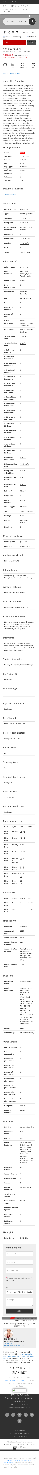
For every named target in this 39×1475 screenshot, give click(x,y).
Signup (6, 2)
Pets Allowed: (9, 718)
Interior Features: (11, 570)
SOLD (34, 16)
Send (19, 1311)
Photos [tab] (13, 73)
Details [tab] (6, 73)
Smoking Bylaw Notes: (14, 776)
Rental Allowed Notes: (14, 806)
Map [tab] (19, 73)
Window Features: (12, 586)
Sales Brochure (10, 195)
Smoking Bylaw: (11, 762)
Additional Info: (11, 261)
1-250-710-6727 (9, 1343)
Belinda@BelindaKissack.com (14, 1345)
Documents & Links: (13, 188)
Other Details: (10, 1041)
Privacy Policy (8, 1444)
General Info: (9, 203)
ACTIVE (26, 16)
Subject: (8, 1287)
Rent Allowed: (10, 791)
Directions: (8, 637)
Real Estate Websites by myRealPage (24, 1444)
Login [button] (33, 32)
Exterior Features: (12, 601)
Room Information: (12, 821)
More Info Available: (13, 536)
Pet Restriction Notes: (14, 732)
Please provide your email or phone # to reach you (19, 1279)
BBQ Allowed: (9, 747)
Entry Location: (10, 673)
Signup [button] (25, 32)
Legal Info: (8, 975)
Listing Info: (9, 1232)
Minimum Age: (10, 688)
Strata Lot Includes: (12, 659)
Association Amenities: (14, 616)
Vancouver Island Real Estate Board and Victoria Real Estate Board (18, 1356)
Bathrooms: (9, 892)
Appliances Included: (13, 555)
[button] (7, 1415)
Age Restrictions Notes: (14, 703)
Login (13, 2)
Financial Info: (10, 920)
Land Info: (8, 1121)
